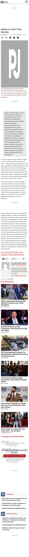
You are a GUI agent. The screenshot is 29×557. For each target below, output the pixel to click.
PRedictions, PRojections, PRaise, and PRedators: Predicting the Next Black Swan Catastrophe (14, 520)
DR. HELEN (10, 279)
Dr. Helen (14, 273)
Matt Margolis (5, 306)
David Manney (4, 357)
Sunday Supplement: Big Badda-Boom (14, 508)
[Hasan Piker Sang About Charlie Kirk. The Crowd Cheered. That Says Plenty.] (14, 394)
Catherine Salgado (6, 432)
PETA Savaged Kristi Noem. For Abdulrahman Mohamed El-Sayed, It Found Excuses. (14, 354)
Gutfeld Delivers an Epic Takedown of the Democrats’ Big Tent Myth (14, 328)
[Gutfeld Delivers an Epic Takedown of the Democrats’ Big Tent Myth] (14, 317)
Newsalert (4, 97)
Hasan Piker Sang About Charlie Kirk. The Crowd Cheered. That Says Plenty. (13, 405)
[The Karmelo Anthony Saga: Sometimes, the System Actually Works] (14, 368)
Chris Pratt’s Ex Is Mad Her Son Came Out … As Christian (13, 430)
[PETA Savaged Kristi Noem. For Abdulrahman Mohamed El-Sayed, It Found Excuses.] (14, 343)
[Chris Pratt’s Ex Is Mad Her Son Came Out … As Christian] (14, 420)
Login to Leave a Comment (14, 456)
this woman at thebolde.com (15, 93)
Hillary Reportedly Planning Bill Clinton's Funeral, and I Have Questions (13, 303)
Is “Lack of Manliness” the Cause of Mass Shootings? (12, 253)
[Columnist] (6, 266)
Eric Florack (4, 383)
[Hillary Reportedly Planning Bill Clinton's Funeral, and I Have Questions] (14, 292)
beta (2, 93)
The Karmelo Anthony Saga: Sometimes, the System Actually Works (14, 380)
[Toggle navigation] (26, 1)
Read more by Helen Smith (19, 275)
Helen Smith (4, 34)
